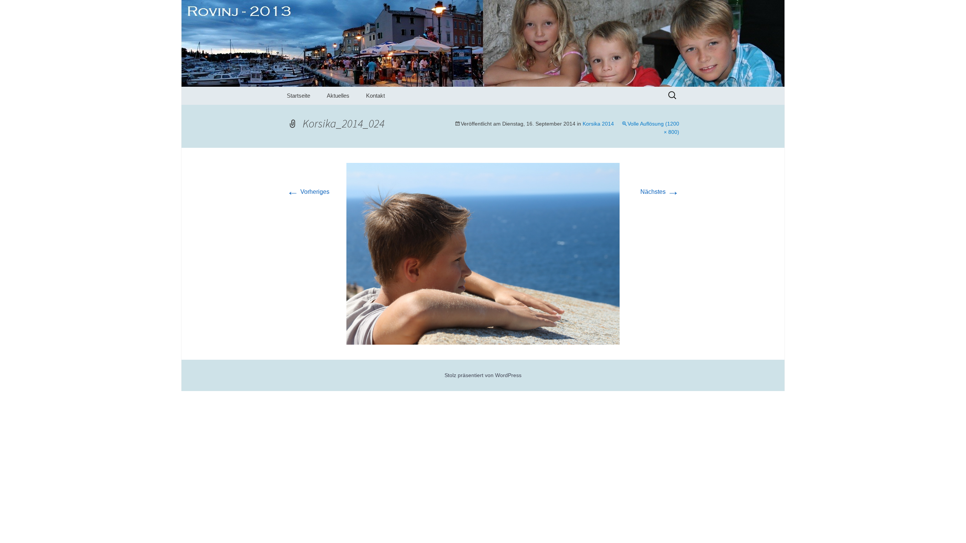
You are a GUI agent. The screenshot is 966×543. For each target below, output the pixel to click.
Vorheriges (308, 192)
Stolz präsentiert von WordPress (483, 375)
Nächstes (659, 192)
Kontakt (375, 95)
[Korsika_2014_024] (483, 253)
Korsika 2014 (598, 124)
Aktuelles (338, 95)
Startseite (298, 95)
